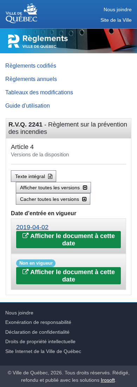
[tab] (68, 236)
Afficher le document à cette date (72, 239)
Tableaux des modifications (39, 92)
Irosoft (108, 380)
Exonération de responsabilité (38, 322)
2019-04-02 (32, 227)
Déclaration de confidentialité (37, 332)
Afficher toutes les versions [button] (50, 187)
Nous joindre (118, 9)
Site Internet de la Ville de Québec (43, 351)
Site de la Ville (116, 20)
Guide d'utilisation (27, 105)
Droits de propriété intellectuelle (40, 341)
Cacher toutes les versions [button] (50, 199)
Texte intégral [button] (30, 176)
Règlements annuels (31, 79)
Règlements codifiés (30, 65)
